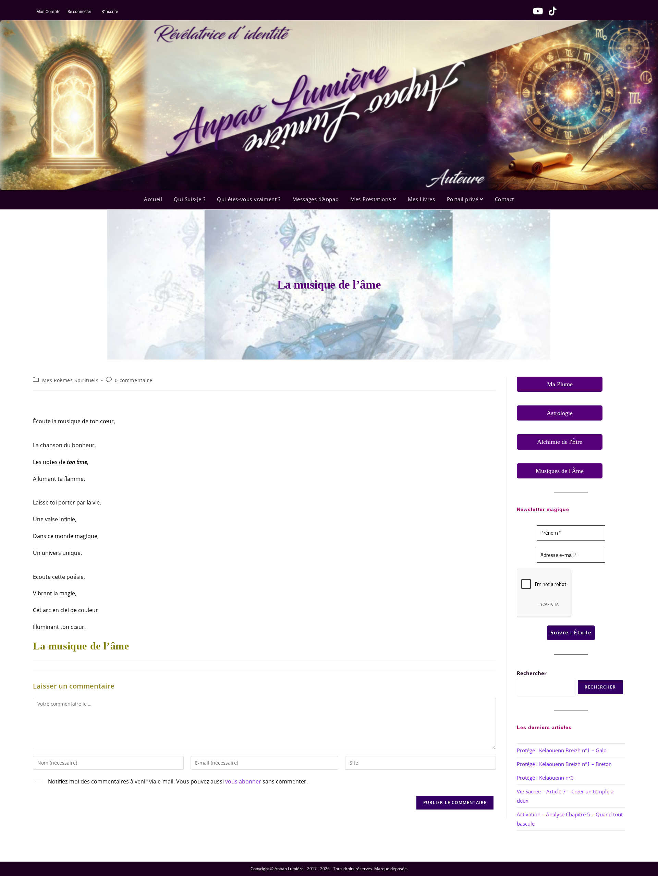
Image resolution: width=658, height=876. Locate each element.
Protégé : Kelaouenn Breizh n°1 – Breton (564, 764)
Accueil (153, 199)
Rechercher (532, 673)
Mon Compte (48, 11)
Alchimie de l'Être (559, 441)
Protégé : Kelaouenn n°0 (545, 777)
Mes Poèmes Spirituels (70, 380)
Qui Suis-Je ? (189, 199)
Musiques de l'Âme (560, 470)
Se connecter (78, 11)
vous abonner (243, 781)
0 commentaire (133, 380)
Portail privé (463, 199)
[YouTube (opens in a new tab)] (536, 11)
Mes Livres (421, 199)
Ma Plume (560, 384)
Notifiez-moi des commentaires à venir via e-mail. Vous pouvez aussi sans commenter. (177, 781)
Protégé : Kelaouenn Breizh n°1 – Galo (562, 750)
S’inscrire (109, 11)
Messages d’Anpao (315, 199)
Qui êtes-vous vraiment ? (248, 199)
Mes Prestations (371, 199)
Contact (504, 199)
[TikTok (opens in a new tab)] (550, 11)
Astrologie (560, 413)
